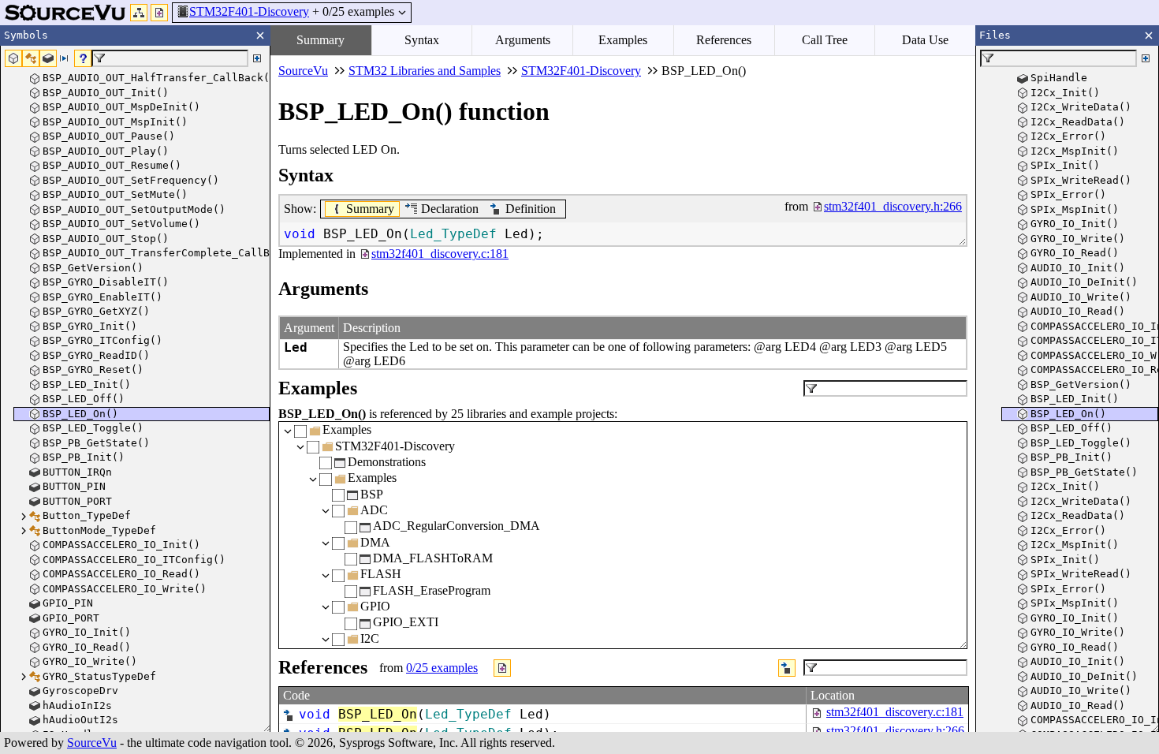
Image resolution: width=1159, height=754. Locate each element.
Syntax (421, 40)
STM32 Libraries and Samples (424, 70)
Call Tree (825, 40)
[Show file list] (159, 12)
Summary (320, 40)
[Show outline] (138, 12)
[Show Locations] (502, 668)
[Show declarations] (787, 668)
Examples (622, 40)
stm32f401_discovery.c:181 (894, 712)
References (723, 40)
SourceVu (92, 742)
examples (442, 667)
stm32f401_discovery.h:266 (895, 730)
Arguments (522, 40)
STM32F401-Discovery (249, 11)
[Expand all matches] (257, 58)
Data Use (925, 40)
